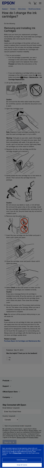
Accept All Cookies (22, 465)
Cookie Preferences (22, 460)
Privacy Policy (17, 453)
